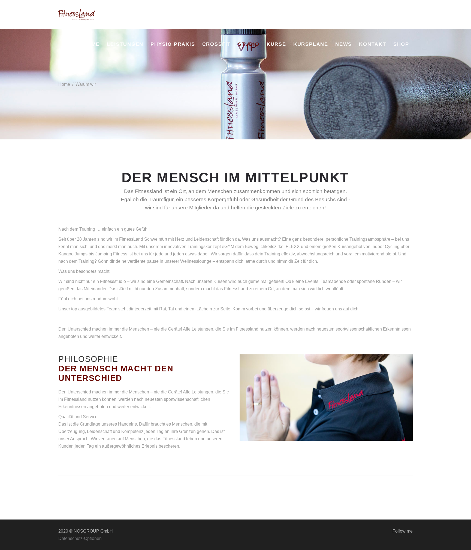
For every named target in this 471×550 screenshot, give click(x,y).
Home (64, 84)
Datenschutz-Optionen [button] (80, 538)
